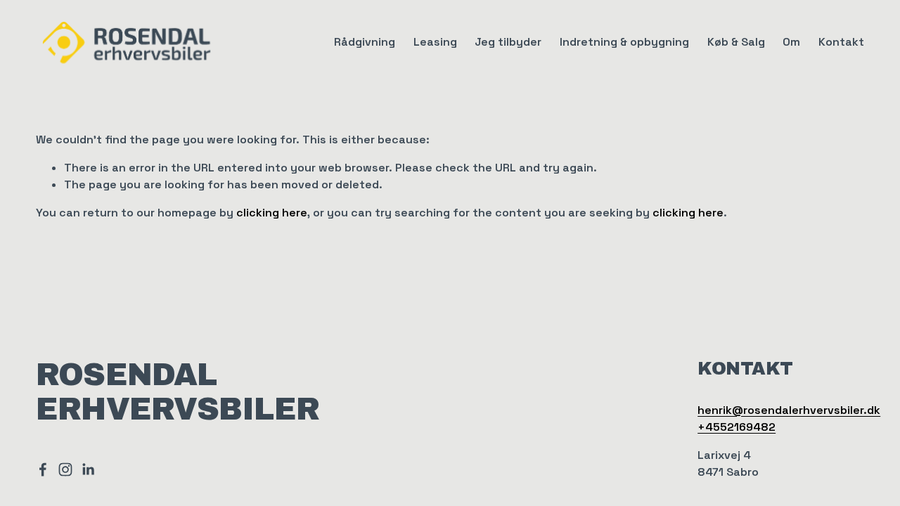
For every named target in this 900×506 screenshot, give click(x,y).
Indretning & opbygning (624, 41)
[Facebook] (43, 469)
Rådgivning (364, 41)
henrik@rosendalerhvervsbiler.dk (789, 410)
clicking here (271, 212)
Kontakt (841, 41)
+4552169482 (737, 427)
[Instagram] (65, 469)
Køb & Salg (736, 41)
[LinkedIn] (88, 469)
